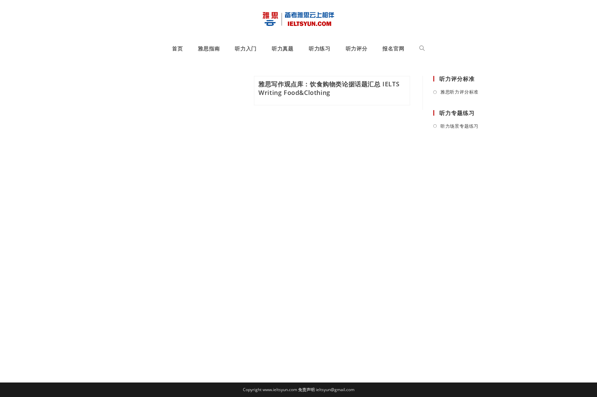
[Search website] (422, 48)
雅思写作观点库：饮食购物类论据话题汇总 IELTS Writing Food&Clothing (328, 88)
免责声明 (306, 390)
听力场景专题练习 (459, 126)
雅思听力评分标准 (459, 92)
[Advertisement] (469, 247)
